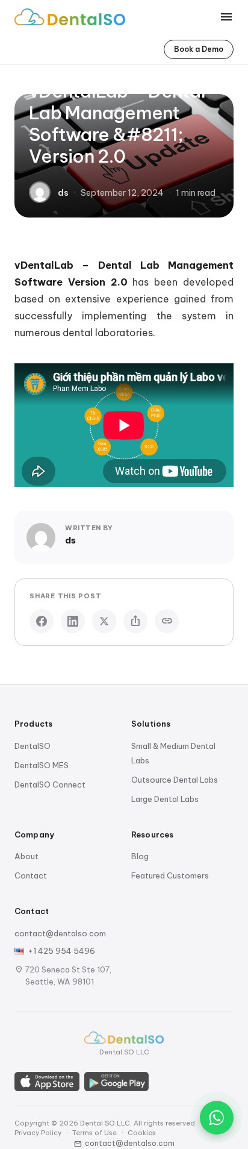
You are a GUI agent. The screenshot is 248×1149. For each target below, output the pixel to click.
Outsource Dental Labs (174, 779)
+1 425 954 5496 (61, 951)
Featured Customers (170, 875)
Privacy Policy (37, 1133)
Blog (140, 856)
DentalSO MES (41, 765)
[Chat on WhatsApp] (217, 1118)
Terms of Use (94, 1133)
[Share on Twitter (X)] (104, 621)
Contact (30, 875)
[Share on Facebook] (41, 621)
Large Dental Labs (165, 799)
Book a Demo (198, 49)
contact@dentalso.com (60, 933)
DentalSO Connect (49, 784)
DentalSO (32, 746)
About (26, 856)
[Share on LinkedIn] (73, 621)
